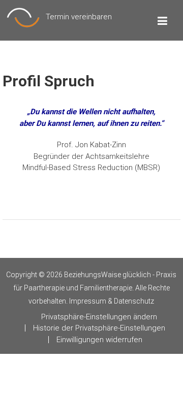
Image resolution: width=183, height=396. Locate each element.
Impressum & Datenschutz (111, 301)
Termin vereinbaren (79, 16)
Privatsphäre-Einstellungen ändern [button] (99, 316)
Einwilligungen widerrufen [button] (99, 339)
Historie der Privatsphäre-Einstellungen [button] (99, 328)
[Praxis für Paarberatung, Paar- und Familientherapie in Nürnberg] (23, 16)
